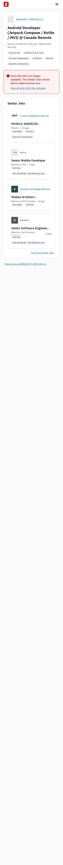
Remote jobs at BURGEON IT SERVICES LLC (25, 264)
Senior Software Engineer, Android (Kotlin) (29, 228)
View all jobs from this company (28, 88)
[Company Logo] (14, 115)
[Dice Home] (6, 4)
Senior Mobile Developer (28, 160)
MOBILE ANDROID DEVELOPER (24, 124)
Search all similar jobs (42, 253)
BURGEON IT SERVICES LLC (30, 19)
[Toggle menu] (56, 4)
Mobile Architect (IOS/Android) (23, 197)
